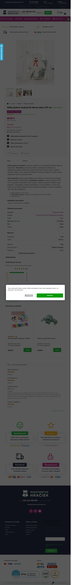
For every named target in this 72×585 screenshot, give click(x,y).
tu (23, 290)
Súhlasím (50, 295)
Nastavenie (28, 295)
